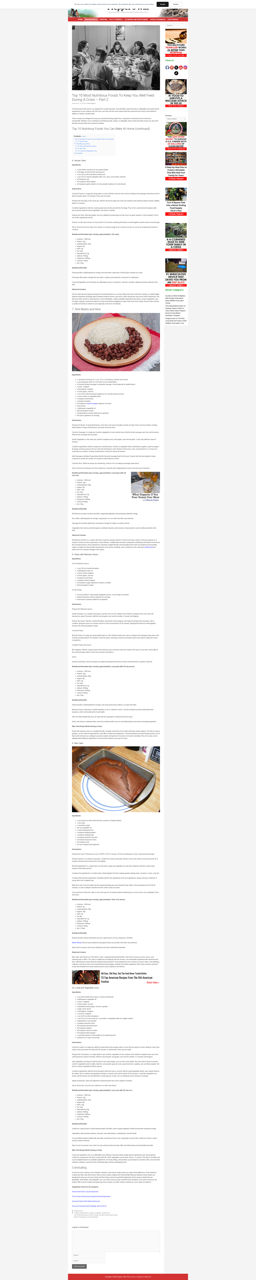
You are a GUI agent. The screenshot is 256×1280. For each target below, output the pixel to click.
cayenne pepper (92, 403)
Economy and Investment (136, 19)
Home (80, 19)
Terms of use (131, 1277)
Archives (168, 115)
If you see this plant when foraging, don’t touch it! (89, 1206)
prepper (91, 1213)
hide (83, 136)
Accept (162, 4)
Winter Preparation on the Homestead (86, 1217)
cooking (76, 1213)
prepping (98, 1213)
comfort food (148, 547)
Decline (175, 4)
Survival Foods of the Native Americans (86, 1201)
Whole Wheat (77, 942)
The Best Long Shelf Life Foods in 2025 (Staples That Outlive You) (176, 321)
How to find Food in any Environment (85, 1192)
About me (148, 1277)
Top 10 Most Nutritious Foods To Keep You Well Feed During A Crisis (96, 1215)
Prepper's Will (121, 1277)
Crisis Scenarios (158, 19)
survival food (106, 1213)
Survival (104, 19)
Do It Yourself (116, 19)
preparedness (84, 1213)
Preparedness (91, 19)
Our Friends (173, 19)
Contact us (140, 1277)
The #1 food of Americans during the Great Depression (91, 1196)
